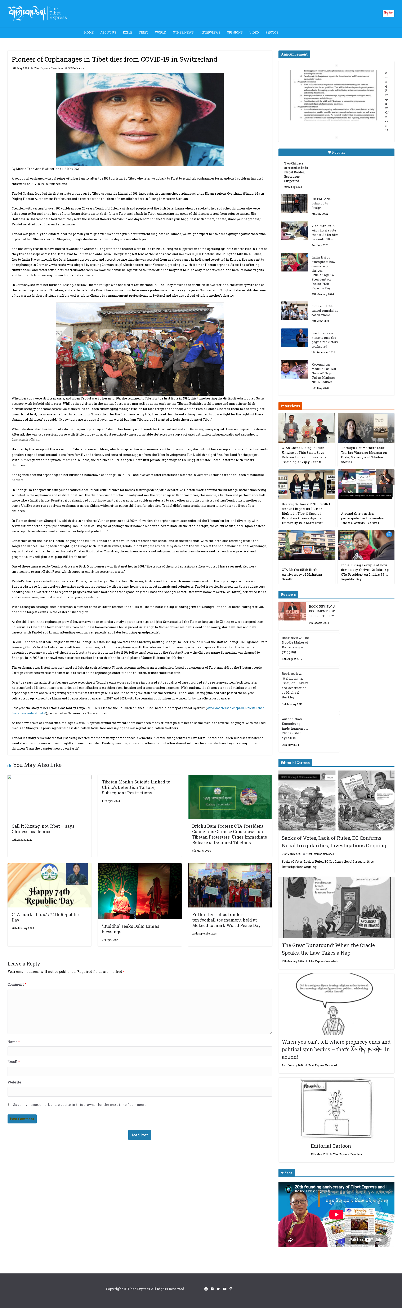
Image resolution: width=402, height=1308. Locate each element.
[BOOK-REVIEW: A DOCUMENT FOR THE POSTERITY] (292, 616)
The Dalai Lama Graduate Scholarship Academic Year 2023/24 (330, 75)
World (160, 32)
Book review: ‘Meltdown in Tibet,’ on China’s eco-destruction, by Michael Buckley (295, 685)
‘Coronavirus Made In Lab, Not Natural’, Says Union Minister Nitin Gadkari (324, 373)
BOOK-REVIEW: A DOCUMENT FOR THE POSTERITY (322, 611)
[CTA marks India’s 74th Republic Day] (49, 866)
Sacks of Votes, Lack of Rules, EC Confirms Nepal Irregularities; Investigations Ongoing (334, 842)
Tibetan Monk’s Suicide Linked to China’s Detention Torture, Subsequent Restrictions (136, 787)
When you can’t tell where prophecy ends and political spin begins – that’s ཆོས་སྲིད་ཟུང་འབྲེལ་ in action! (336, 1049)
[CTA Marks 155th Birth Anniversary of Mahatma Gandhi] (306, 545)
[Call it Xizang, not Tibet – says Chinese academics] (49, 777)
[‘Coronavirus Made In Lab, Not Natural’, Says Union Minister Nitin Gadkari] (294, 369)
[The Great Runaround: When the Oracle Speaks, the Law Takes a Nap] (336, 907)
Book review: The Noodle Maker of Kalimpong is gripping (295, 645)
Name (14, 1041)
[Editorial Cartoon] (336, 1108)
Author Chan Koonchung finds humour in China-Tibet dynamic (295, 728)
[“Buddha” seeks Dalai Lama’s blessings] (140, 866)
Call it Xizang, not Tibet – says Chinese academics (43, 828)
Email (14, 1062)
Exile (127, 32)
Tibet (143, 32)
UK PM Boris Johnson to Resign (321, 203)
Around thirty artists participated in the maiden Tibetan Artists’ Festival (362, 518)
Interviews (210, 32)
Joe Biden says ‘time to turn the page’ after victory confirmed (325, 339)
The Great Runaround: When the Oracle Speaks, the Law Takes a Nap (328, 949)
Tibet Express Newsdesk (48, 68)
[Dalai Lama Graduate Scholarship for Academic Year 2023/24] (331, 125)
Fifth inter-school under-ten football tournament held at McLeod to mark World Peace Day (226, 920)
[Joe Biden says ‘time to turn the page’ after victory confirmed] (294, 337)
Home (89, 32)
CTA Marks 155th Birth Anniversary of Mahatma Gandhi (302, 574)
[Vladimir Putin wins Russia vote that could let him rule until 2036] (294, 230)
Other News (183, 32)
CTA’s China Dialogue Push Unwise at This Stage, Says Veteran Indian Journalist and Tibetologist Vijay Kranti (306, 455)
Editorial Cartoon (331, 1146)
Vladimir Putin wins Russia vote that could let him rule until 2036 (325, 232)
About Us (108, 32)
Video (254, 32)
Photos (271, 32)
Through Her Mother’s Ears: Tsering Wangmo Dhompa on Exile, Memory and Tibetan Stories (364, 455)
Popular (338, 152)
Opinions (235, 32)
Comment (17, 984)
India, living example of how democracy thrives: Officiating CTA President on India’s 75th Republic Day (323, 272)
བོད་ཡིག (388, 13)
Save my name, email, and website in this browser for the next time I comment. (80, 1104)
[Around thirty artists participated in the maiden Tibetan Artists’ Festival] (366, 484)
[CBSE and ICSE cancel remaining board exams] (294, 310)
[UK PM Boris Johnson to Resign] (294, 203)
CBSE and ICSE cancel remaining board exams (325, 310)
